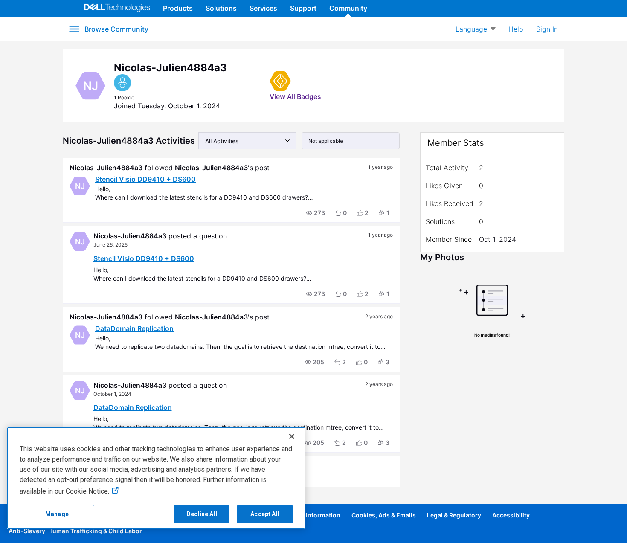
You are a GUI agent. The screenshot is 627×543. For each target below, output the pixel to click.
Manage (57, 514)
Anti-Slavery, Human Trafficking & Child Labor (75, 530)
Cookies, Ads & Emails (383, 515)
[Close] (291, 436)
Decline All (201, 514)
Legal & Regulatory (454, 515)
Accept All (264, 514)
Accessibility (511, 515)
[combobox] (247, 140)
